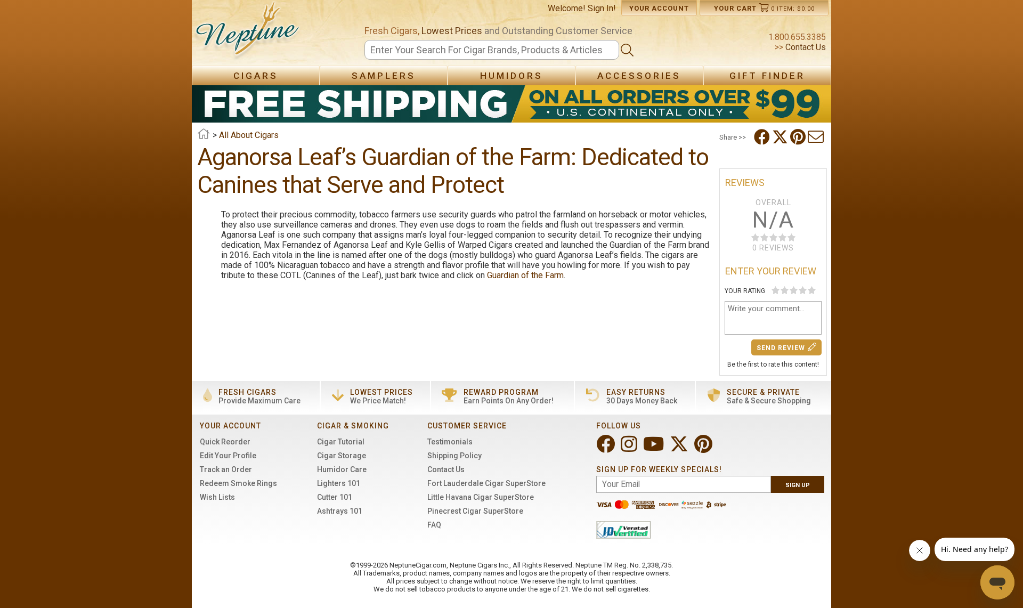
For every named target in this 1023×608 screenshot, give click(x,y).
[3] (793, 290)
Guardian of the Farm (525, 275)
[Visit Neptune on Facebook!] (606, 448)
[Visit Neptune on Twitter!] (680, 448)
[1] (775, 290)
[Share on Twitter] (781, 137)
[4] (802, 290)
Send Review (781, 348)
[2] (784, 290)
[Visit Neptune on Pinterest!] (704, 448)
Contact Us (804, 47)
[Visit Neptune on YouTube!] (654, 448)
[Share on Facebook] (763, 137)
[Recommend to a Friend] (817, 137)
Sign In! (602, 8)
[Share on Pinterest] (799, 137)
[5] (811, 290)
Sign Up (797, 485)
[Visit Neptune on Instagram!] (630, 448)
